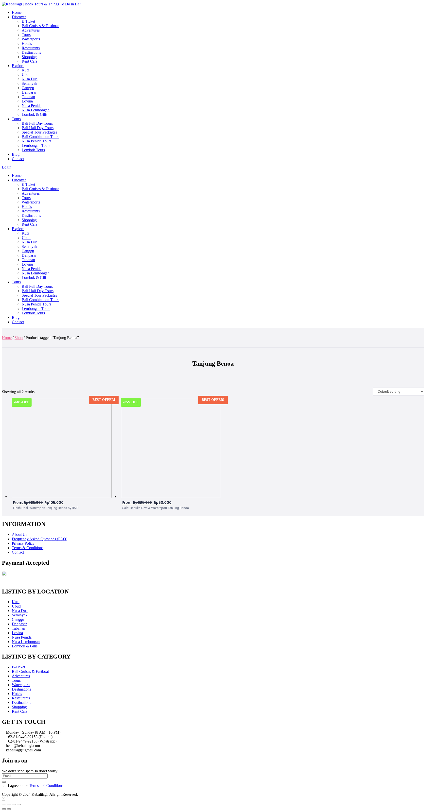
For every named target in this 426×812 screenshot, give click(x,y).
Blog (15, 154)
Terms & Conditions (27, 548)
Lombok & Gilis (34, 114)
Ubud (26, 74)
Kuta (25, 70)
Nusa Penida (31, 105)
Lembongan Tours (36, 145)
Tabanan (28, 97)
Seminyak (29, 83)
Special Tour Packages (39, 132)
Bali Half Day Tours (37, 128)
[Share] (9, 804)
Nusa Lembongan (36, 110)
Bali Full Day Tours (37, 123)
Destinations (31, 52)
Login (6, 167)
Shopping (29, 57)
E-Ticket (28, 21)
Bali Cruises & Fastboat (40, 26)
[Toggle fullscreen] (14, 804)
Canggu (28, 88)
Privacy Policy (23, 543)
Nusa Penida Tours (36, 141)
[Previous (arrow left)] (4, 809)
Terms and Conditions (46, 785)
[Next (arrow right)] (9, 809)
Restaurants (31, 48)
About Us (19, 534)
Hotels (27, 43)
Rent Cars (29, 61)
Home (16, 12)
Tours (26, 35)
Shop (19, 338)
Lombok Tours (33, 150)
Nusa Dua (29, 79)
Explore (18, 66)
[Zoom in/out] (19, 804)
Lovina (27, 101)
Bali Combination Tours (40, 137)
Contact (18, 159)
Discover (19, 17)
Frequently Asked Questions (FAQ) (39, 539)
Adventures (31, 30)
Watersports (31, 39)
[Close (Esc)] (4, 804)
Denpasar (29, 92)
